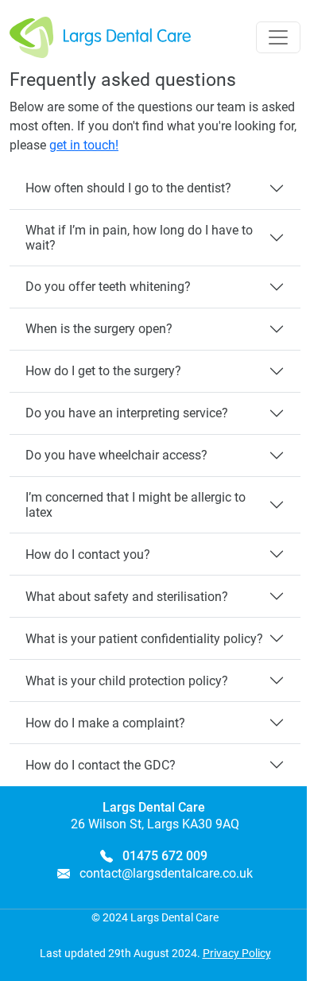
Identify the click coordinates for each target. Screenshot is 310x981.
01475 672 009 (164, 855)
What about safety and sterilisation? (126, 596)
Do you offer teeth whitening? (108, 286)
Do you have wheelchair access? (116, 455)
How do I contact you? (87, 554)
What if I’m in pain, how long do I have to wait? (139, 238)
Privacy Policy (237, 953)
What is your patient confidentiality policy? (144, 638)
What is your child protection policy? (126, 680)
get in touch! (83, 145)
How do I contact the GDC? (100, 765)
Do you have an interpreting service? (126, 413)
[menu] (278, 37)
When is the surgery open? (98, 328)
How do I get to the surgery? (103, 370)
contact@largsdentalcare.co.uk (166, 873)
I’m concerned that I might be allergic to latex (135, 505)
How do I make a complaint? (105, 723)
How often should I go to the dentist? (128, 188)
